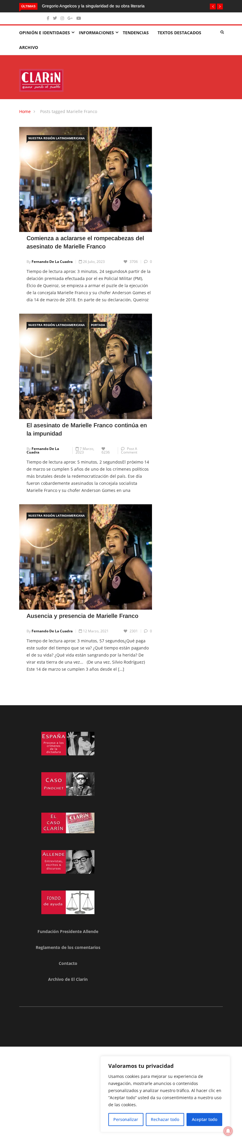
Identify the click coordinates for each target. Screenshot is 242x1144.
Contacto (68, 963)
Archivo (28, 47)
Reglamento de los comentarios (68, 947)
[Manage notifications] (228, 1131)
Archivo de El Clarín (68, 979)
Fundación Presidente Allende (67, 931)
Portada (98, 325)
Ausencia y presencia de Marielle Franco (82, 616)
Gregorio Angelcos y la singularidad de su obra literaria (93, 6)
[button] (213, 6)
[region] (165, 1094)
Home (25, 111)
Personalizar (125, 1119)
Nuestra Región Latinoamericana (56, 138)
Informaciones (96, 32)
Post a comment (129, 450)
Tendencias (136, 32)
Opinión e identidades (44, 32)
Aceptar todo (204, 1119)
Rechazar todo (165, 1119)
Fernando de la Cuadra (52, 261)
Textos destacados (179, 32)
